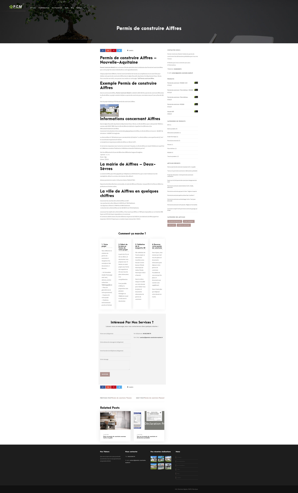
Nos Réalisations (44, 8)
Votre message (104, 359)
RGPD (190, 489)
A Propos (33, 8)
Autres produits (171, 128)
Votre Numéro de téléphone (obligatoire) (111, 351)
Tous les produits (171, 156)
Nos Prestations (57, 8)
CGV (176, 489)
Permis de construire (172, 140)
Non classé (172, 225)
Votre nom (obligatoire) (106, 333)
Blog (72, 8)
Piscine (169, 144)
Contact (79, 8)
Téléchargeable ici (107, 285)
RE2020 (169, 152)
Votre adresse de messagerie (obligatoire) (111, 342)
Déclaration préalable (173, 132)
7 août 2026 (106, 434)
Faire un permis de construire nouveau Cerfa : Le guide (114, 437)
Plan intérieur (171, 148)
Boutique (195, 489)
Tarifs (66, 8)
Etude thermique (171, 136)
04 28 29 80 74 (147, 333)
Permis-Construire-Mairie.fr (107, 67)
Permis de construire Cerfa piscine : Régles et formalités (182, 205)
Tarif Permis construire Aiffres (146, 78)
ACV (168, 125)
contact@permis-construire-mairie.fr (151, 337)
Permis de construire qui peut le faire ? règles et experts (182, 191)
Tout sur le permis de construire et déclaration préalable (147, 437)
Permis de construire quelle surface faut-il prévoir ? (180, 195)
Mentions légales (182, 489)
